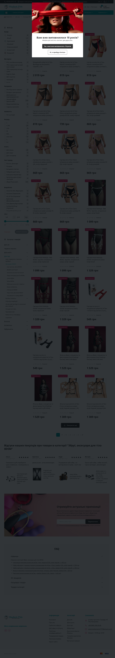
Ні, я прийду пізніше (57, 52)
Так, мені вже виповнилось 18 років (57, 46)
